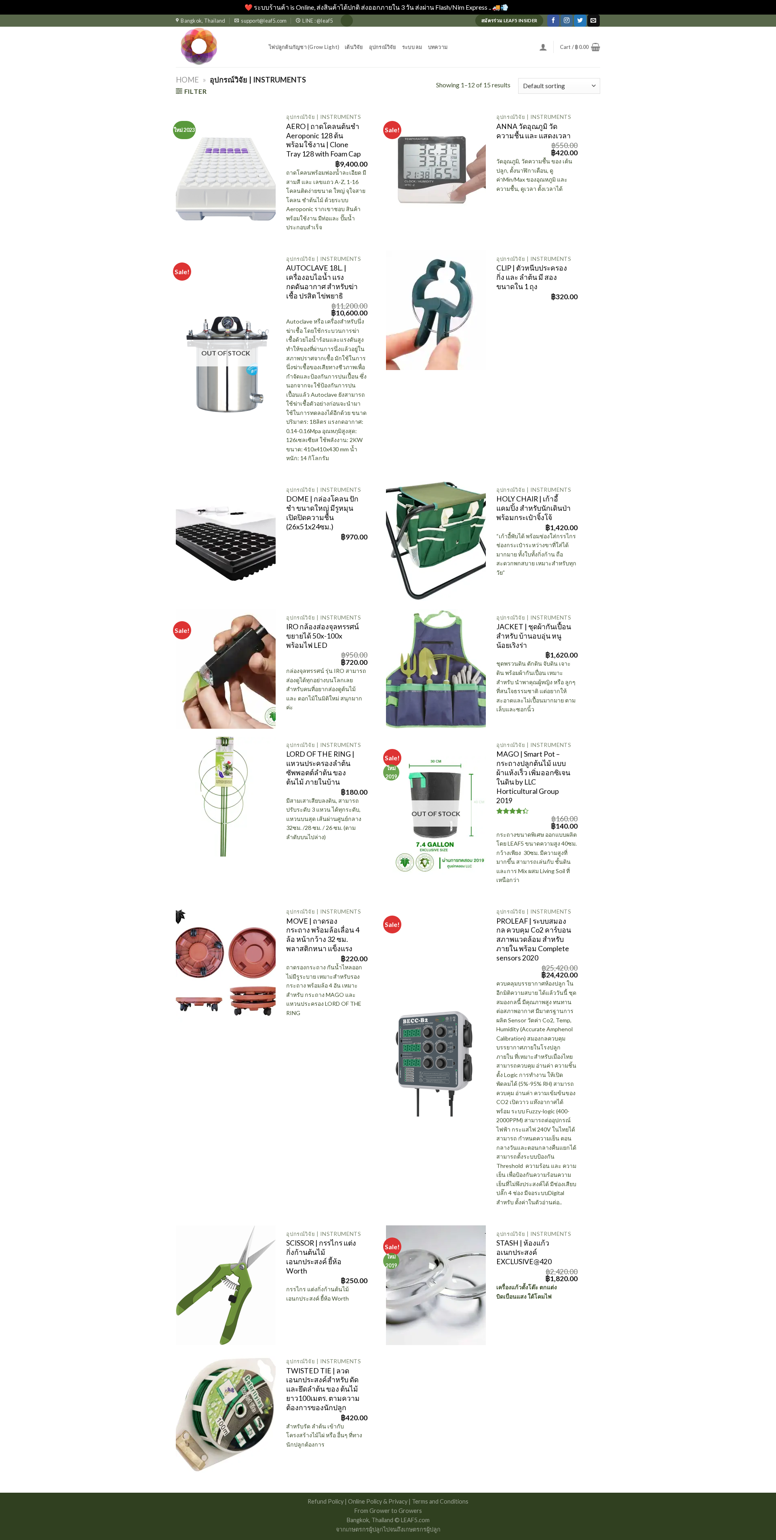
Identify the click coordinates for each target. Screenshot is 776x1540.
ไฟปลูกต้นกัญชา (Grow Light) (304, 47)
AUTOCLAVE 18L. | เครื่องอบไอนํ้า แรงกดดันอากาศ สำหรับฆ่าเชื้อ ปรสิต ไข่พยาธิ (322, 282)
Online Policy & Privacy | (380, 1501)
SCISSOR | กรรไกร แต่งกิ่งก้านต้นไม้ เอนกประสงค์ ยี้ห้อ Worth (321, 1257)
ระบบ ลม (412, 47)
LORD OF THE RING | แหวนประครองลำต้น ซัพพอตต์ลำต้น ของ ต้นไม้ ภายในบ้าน (320, 768)
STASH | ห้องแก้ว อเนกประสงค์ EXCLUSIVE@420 (524, 1252)
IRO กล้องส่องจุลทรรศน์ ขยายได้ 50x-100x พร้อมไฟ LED (322, 635)
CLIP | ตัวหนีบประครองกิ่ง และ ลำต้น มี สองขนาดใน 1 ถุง (531, 277)
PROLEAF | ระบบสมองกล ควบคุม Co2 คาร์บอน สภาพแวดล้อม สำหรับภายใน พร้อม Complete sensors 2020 (533, 939)
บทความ (438, 47)
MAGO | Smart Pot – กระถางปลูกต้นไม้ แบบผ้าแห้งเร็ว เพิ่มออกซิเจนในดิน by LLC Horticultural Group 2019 (533, 777)
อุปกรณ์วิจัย (382, 47)
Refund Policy (326, 1501)
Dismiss (520, 7)
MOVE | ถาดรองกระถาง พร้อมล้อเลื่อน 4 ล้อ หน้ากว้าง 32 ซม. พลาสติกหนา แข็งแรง (322, 935)
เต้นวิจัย (354, 47)
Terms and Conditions (440, 1501)
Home (187, 79)
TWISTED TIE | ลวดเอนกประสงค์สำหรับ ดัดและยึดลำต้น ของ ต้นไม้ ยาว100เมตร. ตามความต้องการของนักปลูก (323, 1389)
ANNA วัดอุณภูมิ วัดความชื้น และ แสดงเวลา (533, 131)
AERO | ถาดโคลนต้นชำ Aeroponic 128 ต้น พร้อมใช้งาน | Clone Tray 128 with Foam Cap (323, 140)
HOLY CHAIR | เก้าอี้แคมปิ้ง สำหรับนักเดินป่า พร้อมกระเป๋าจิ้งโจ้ (533, 508)
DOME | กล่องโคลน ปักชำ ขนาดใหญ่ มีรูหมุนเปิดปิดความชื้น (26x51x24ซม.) (322, 513)
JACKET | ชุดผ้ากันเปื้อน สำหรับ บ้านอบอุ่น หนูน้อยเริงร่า (533, 635)
